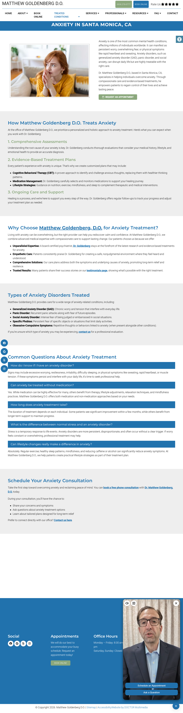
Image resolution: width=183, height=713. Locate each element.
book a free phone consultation (121, 487)
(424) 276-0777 (124, 4)
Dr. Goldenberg (81, 245)
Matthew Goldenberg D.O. (32, 3)
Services (91, 13)
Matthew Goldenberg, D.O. (70, 228)
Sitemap (91, 707)
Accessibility (105, 707)
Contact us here (63, 520)
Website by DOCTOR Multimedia (130, 707)
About (22, 13)
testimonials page (97, 270)
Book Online (141, 4)
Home (8, 13)
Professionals (114, 13)
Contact (172, 13)
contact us (84, 331)
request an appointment (119, 97)
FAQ (156, 13)
